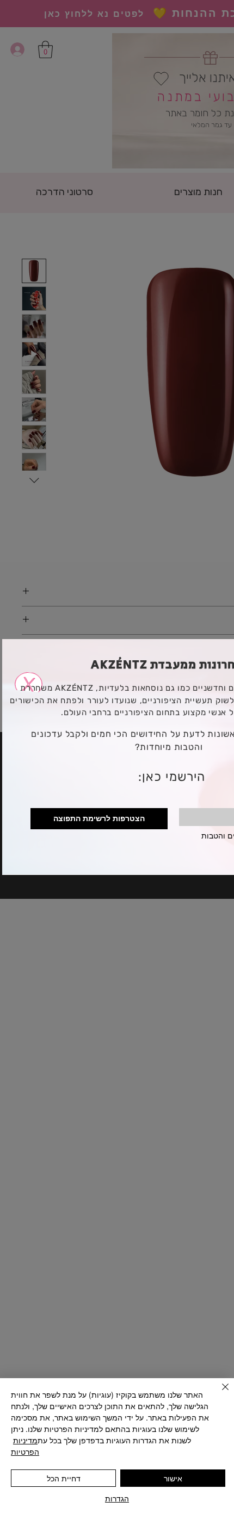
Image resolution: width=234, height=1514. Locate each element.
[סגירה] (219, 1393)
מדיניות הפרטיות (25, 1446)
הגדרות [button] (117, 1498)
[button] (28, 664)
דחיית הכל (64, 1478)
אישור (173, 1478)
